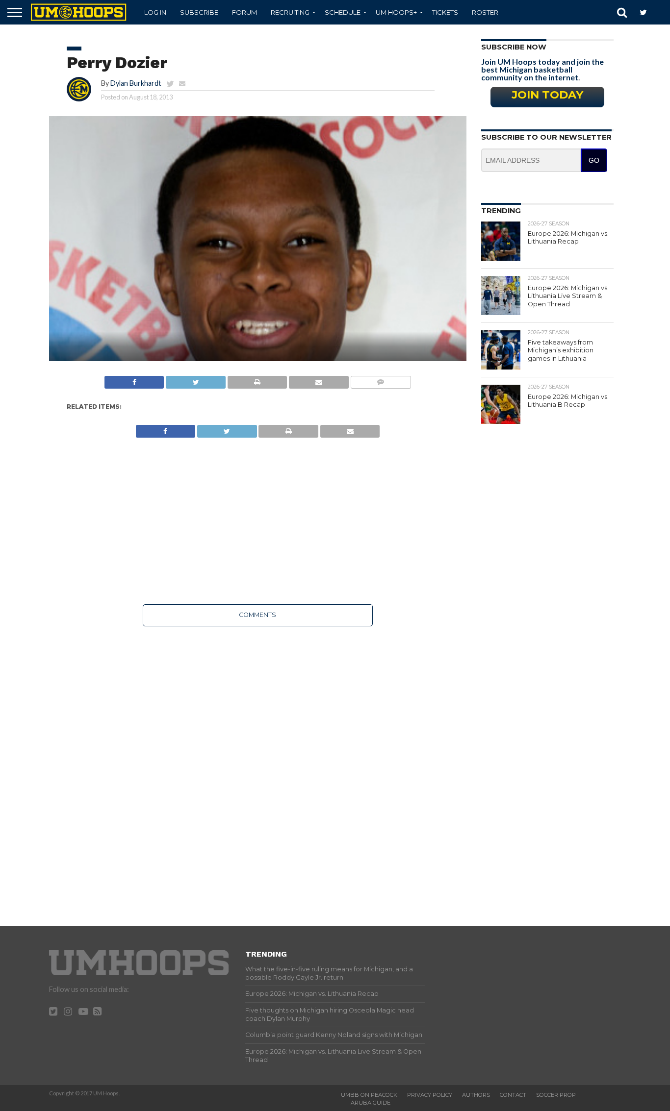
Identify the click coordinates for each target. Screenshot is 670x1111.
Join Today (547, 94)
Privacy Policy (429, 1094)
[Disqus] (258, 756)
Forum (244, 12)
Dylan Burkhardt (135, 83)
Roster (485, 12)
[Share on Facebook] (134, 379)
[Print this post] (257, 379)
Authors (476, 1094)
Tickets (445, 12)
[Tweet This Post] (195, 379)
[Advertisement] (258, 521)
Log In (155, 12)
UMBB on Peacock (369, 1094)
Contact (513, 1094)
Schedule (343, 12)
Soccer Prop (556, 1094)
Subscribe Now (513, 47)
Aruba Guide (370, 1102)
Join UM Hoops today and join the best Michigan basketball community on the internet (542, 69)
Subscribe (199, 12)
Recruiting (290, 12)
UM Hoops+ (396, 12)
